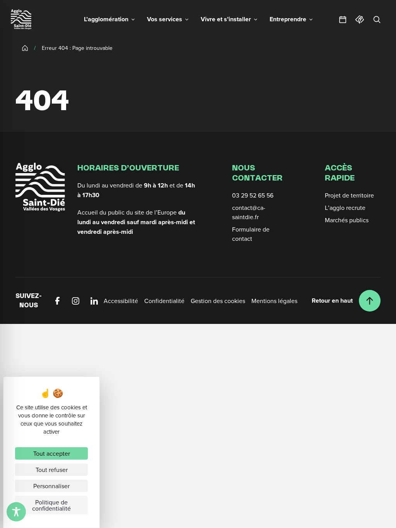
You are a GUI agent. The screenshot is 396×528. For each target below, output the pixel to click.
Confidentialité (164, 300)
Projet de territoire (349, 195)
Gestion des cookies (218, 300)
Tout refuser (52, 469)
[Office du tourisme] (359, 19)
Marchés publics (347, 220)
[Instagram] (76, 300)
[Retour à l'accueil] (40, 187)
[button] (109, 19)
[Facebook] (57, 300)
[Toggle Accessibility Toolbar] (16, 511)
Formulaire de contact (251, 234)
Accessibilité (121, 300)
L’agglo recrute (345, 207)
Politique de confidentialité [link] (51, 505)
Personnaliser (51, 486)
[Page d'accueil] (21, 19)
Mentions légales (274, 300)
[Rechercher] (376, 19)
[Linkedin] (94, 300)
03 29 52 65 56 (252, 195)
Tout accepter (51, 453)
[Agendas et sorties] (342, 19)
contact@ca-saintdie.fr (248, 212)
